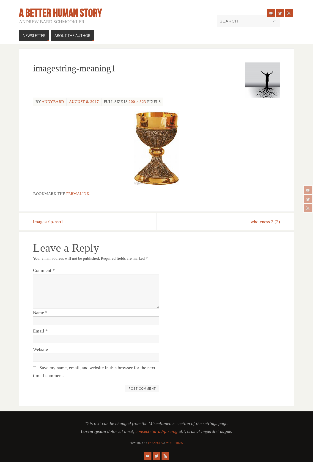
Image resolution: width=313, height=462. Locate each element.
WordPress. (175, 443)
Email (40, 330)
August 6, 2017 (84, 101)
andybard (53, 101)
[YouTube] (308, 190)
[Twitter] (308, 199)
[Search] (274, 20)
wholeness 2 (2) (265, 221)
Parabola (155, 443)
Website (40, 349)
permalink (78, 194)
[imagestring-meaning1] (156, 148)
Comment (44, 270)
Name (40, 312)
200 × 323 (137, 101)
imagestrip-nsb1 (48, 221)
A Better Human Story (60, 13)
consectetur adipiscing (156, 431)
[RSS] (308, 208)
